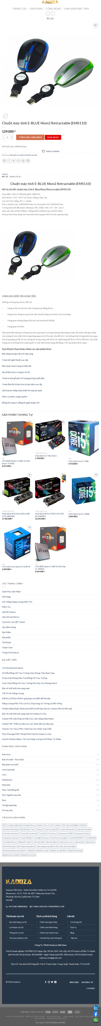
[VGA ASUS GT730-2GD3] (50, 435)
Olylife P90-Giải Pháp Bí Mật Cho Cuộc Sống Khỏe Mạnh (28, 718)
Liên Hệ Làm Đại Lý (10, 617)
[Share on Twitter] (14, 161)
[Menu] (3, 3)
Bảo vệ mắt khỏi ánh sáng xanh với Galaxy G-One (24, 713)
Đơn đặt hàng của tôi (18, 922)
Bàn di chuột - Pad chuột (13, 759)
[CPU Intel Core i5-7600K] (83, 490)
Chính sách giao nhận (48, 922)
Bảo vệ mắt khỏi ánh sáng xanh (16, 688)
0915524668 (80, 954)
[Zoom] (5, 116)
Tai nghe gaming (9, 805)
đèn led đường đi (9, 846)
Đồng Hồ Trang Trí (25, 842)
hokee (40, 825)
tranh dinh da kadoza (10, 833)
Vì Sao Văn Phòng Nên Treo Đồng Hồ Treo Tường (24, 678)
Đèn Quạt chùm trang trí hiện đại (16, 366)
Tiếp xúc (73, 938)
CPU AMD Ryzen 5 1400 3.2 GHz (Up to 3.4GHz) (50, 567)
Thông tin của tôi (16, 933)
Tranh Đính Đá (90, 838)
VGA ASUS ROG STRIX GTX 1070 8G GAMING (49, 515)
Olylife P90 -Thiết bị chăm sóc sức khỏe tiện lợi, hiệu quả (27, 724)
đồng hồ (31, 851)
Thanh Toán (7, 647)
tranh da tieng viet (67, 829)
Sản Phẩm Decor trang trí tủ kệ (16, 372)
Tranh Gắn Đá (26, 838)
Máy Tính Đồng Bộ (10, 790)
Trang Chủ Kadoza (10, 652)
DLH (4, 825)
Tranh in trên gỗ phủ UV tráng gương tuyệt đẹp (23, 378)
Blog (72, 933)
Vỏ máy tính (7, 810)
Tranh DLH (43, 833)
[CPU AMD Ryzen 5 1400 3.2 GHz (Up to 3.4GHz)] (50, 543)
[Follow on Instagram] (49, 982)
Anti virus (6, 754)
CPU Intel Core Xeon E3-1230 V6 (16, 567)
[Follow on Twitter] (52, 982)
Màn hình (6, 785)
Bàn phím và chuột (16, 155)
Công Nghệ (53, 8)
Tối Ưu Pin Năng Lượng (13, 693)
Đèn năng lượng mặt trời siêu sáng (17, 353)
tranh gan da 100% (65, 833)
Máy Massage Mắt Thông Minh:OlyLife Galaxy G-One (26, 734)
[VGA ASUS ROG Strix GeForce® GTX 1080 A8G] (17, 490)
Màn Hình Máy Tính (27, 829)
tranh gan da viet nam (11, 838)
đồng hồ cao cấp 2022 (58, 851)
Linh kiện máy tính (76, 8)
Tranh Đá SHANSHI (76, 838)
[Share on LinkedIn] (28, 161)
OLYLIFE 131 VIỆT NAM (13, 622)
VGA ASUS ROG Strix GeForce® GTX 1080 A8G (16, 515)
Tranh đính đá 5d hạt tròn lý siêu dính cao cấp (22, 384)
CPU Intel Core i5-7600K (79, 514)
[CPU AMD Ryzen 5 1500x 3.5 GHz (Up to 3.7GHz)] (17, 438)
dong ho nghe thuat (15, 825)
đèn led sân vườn (66, 842)
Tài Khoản (6, 642)
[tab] (5, 176)
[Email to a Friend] (18, 161)
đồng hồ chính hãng (75, 851)
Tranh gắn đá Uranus (41, 838)
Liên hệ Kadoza (9, 612)
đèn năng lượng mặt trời (26, 846)
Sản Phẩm (36, 8)
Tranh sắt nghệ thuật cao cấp (15, 360)
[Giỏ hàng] (97, 3)
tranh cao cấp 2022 (52, 829)
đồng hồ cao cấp (42, 851)
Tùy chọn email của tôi (18, 938)
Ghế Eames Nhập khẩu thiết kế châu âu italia (22, 390)
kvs (46, 825)
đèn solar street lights (68, 846)
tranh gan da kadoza (82, 833)
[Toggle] (98, 627)
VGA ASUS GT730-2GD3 (45, 456)
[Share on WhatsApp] (4, 161)
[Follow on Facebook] (46, 982)
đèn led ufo (91, 842)
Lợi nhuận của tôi (16, 927)
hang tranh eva (30, 825)
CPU (4, 774)
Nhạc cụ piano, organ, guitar (14, 396)
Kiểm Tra (6, 607)
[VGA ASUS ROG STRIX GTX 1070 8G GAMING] (50, 490)
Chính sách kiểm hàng (48, 927)
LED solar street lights (70, 825)
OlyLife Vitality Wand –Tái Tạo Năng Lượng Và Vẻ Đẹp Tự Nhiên (31, 739)
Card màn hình (8, 769)
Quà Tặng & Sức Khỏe (84, 1016)
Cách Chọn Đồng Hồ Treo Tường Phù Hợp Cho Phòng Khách (29, 683)
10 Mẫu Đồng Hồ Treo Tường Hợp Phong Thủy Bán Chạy (28, 673)
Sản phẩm (6, 637)
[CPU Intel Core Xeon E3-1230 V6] (17, 543)
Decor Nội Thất (54, 1016)
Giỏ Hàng (6, 596)
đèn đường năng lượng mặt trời (14, 851)
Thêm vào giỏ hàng (30, 137)
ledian (57, 825)
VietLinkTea (39, 1018)
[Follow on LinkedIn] (55, 982)
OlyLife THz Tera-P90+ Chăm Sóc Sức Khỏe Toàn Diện (27, 729)
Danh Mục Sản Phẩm (11, 591)
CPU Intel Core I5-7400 (78, 461)
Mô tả (5, 177)
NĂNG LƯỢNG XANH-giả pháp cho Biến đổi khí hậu (26, 698)
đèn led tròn (79, 842)
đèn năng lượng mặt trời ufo (48, 846)
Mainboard (7, 779)
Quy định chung (9, 627)
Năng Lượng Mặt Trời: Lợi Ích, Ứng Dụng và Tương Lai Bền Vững (32, 703)
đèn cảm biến (39, 842)
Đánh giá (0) (15, 177)
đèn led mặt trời (52, 842)
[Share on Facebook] (9, 161)
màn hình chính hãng (10, 829)
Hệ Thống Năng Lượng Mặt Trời (17, 602)
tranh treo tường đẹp (58, 838)
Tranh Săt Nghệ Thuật (57, 1018)
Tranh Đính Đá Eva (9, 842)
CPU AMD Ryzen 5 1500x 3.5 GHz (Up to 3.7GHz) (16, 462)
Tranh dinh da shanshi (29, 833)
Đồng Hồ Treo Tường (35, 1016)
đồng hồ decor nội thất (11, 855)
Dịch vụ (73, 927)
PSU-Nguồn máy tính (11, 795)
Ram (4, 800)
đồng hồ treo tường (28, 855)
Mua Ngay (53, 137)
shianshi (40, 829)
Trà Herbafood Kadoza (12, 668)
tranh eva (53, 833)
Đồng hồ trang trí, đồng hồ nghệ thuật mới (21, 402)
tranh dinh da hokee (84, 829)
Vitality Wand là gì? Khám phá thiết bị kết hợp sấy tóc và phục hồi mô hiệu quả (37, 708)
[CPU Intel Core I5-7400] (83, 438)
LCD (51, 825)
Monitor (83, 825)
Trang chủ (19, 8)
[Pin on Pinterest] (23, 161)
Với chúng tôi (76, 922)
